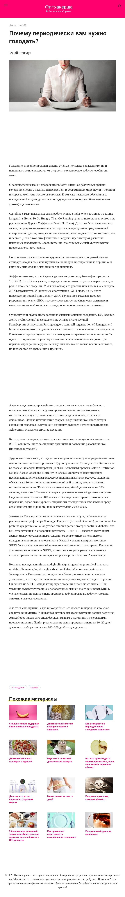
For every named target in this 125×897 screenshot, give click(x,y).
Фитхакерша (59, 7)
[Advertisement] (62, 137)
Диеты (12, 25)
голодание (19, 687)
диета (35, 687)
